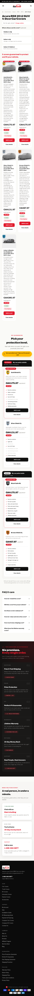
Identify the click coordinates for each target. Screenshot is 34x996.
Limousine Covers (7, 894)
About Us (4, 936)
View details (9, 144)
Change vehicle (19, 23)
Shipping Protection (7, 962)
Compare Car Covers (8, 920)
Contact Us (5, 925)
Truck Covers (5, 889)
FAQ (3, 910)
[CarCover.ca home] (17, 6)
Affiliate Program (6, 941)
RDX (18, 12)
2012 (22, 12)
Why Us (4, 933)
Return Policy (5, 972)
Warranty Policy (6, 970)
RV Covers (5, 892)
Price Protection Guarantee (9, 954)
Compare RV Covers (7, 923)
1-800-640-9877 (7, 876)
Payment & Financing (7, 918)
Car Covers (8, 12)
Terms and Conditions (8, 978)
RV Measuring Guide (7, 915)
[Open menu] (3, 6)
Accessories (5, 899)
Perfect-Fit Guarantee (8, 957)
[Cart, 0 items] (31, 6)
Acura (14, 12)
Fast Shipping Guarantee (8, 959)
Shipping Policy (6, 975)
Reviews (4, 938)
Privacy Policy (5, 980)
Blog (3, 946)
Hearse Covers (6, 897)
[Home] (2, 11)
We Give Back (6, 944)
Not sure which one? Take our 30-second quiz (18, 354)
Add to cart (9, 140)
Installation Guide (6, 912)
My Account (5, 907)
